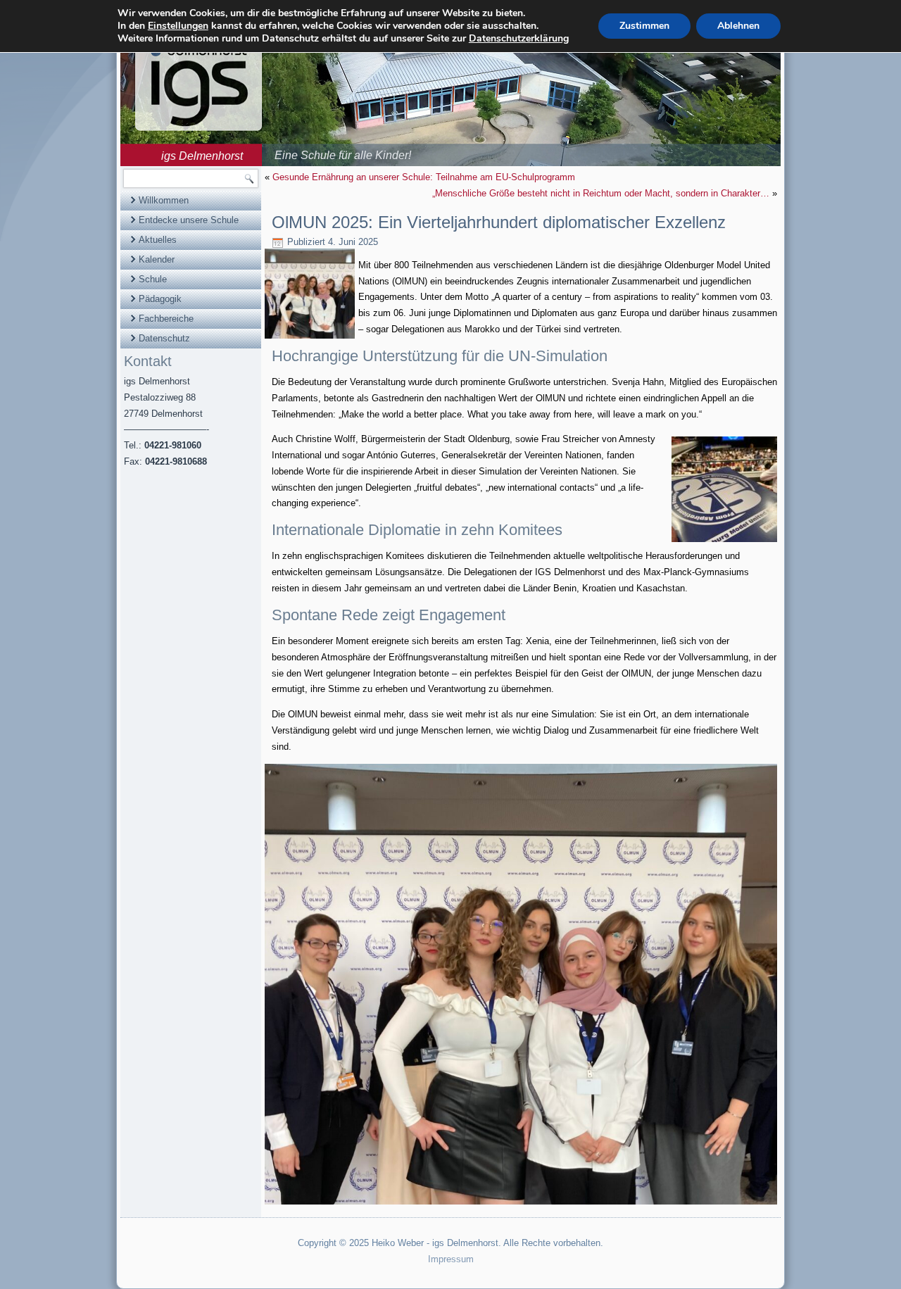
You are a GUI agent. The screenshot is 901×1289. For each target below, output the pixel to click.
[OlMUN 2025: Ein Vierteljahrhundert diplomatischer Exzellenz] (311, 339)
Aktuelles (158, 239)
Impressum (451, 1259)
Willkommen (164, 200)
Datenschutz (164, 338)
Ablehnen (738, 25)
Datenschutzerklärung (519, 38)
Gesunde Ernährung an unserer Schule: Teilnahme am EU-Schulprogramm (423, 177)
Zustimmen (644, 25)
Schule (153, 279)
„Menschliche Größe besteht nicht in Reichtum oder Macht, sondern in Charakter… (600, 193)
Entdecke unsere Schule (189, 220)
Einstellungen (178, 26)
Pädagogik (160, 299)
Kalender (157, 259)
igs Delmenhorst (202, 156)
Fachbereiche (166, 318)
